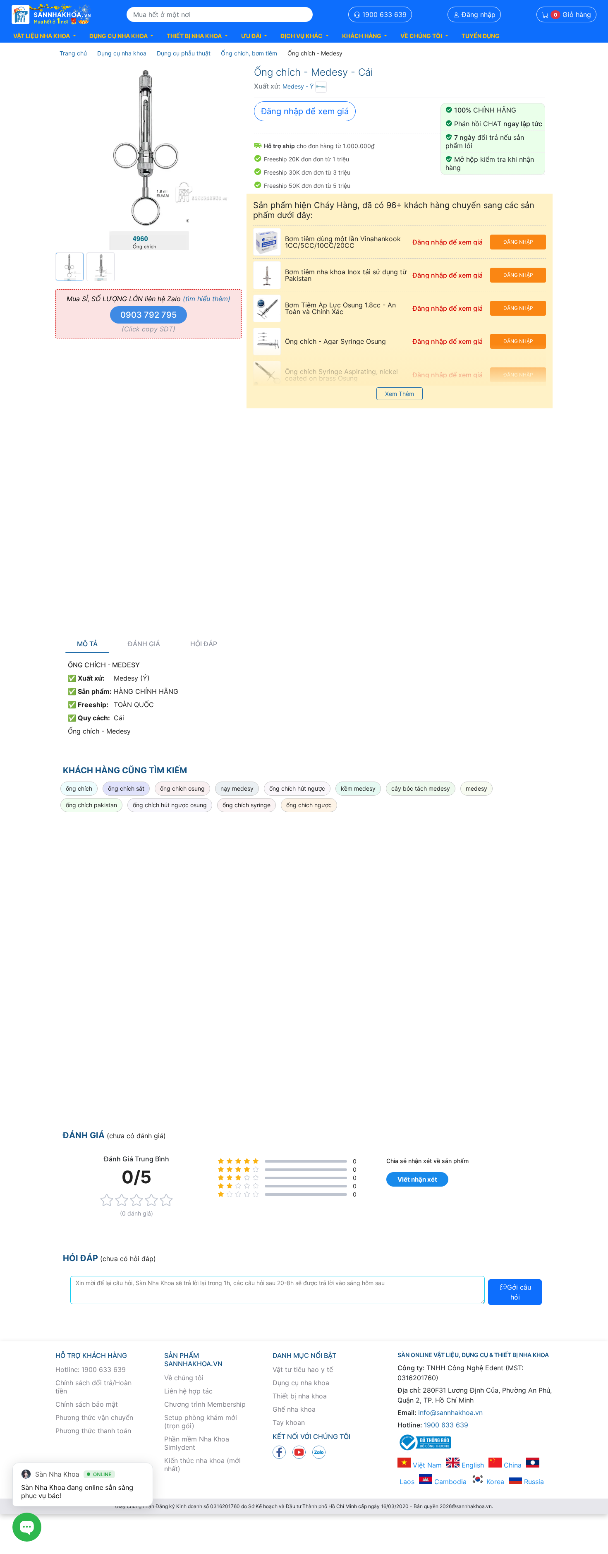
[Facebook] (279, 1451)
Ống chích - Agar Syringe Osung (335, 341)
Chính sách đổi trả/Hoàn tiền (93, 1387)
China (512, 1465)
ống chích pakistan (91, 804)
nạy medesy (237, 788)
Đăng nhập (477, 14)
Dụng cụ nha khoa (301, 1383)
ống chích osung (182, 788)
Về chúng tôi (183, 1378)
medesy (476, 788)
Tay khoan (289, 1422)
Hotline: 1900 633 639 (90, 1369)
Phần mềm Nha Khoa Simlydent (196, 1443)
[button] (45, 36)
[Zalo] (319, 1451)
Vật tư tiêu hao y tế (303, 1369)
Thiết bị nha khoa (300, 1396)
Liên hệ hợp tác (188, 1391)
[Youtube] (299, 1451)
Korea (494, 1481)
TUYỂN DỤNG (481, 35)
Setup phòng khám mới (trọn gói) (200, 1421)
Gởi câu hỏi (519, 1292)
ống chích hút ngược (297, 788)
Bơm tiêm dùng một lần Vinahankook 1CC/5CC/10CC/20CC (343, 242)
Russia (533, 1481)
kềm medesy (358, 788)
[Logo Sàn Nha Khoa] (51, 14)
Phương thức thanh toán (93, 1431)
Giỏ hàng (572, 14)
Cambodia (449, 1481)
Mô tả (87, 644)
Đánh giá (144, 644)
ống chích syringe (246, 804)
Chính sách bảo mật (86, 1404)
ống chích (79, 788)
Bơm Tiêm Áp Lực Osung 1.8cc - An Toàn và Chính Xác (340, 308)
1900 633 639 (383, 14)
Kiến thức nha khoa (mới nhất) (202, 1464)
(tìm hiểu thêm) (206, 299)
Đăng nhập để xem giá (305, 111)
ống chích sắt (126, 788)
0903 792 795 (148, 315)
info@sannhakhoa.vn (450, 1412)
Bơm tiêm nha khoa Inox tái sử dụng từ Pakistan (346, 275)
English (472, 1465)
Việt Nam (426, 1465)
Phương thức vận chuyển (94, 1417)
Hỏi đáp (203, 644)
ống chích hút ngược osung (170, 804)
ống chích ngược (309, 804)
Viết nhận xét (417, 1179)
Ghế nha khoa (294, 1409)
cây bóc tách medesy (420, 788)
